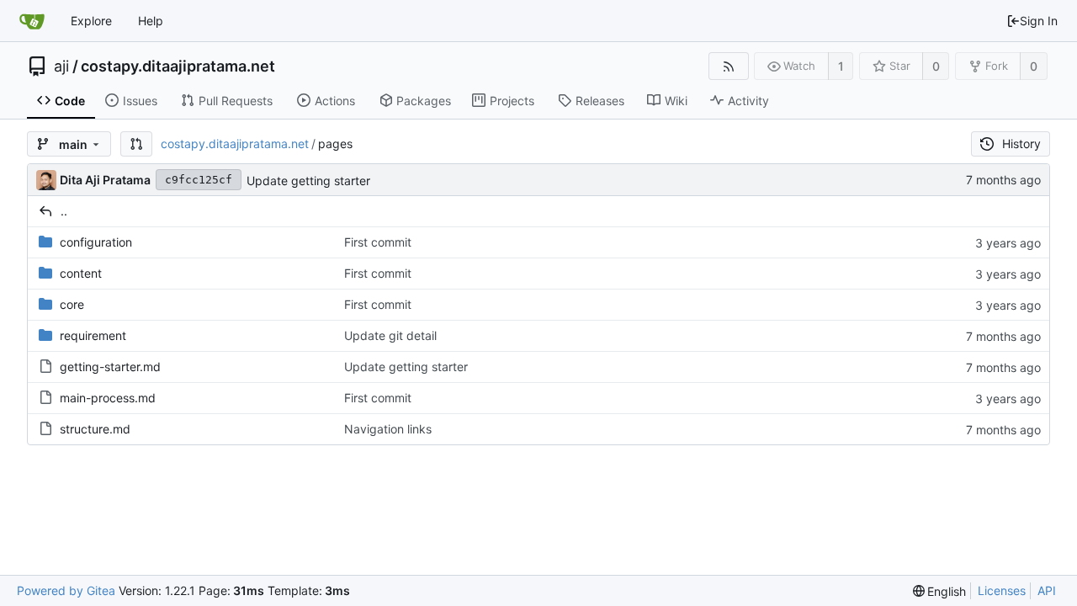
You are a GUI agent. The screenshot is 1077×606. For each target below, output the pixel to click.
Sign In (1039, 20)
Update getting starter (308, 180)
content (81, 273)
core (72, 304)
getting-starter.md (110, 366)
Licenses (1002, 590)
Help (150, 20)
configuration (96, 242)
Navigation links (388, 429)
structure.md (95, 429)
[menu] (940, 591)
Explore (91, 20)
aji (61, 66)
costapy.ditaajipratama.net (178, 66)
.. (64, 211)
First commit (377, 242)
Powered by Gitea (66, 590)
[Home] (32, 21)
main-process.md (108, 398)
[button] (136, 144)
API (1046, 590)
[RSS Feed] (728, 66)
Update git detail (390, 335)
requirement (93, 335)
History (1021, 143)
